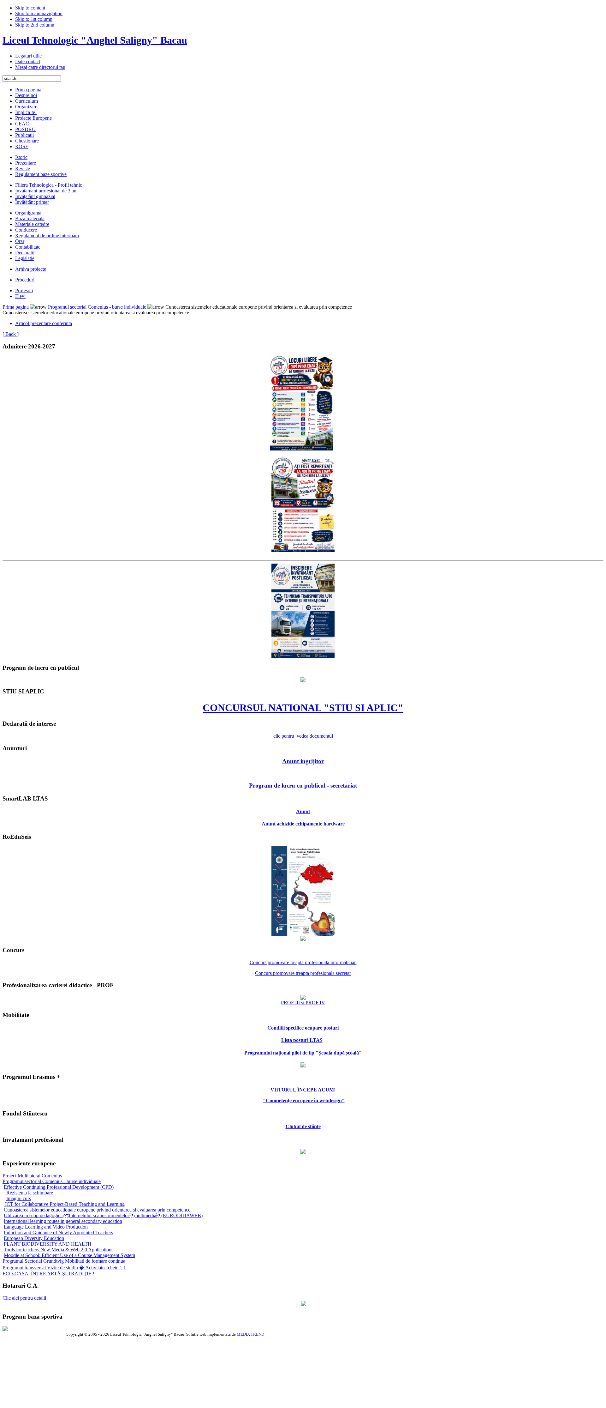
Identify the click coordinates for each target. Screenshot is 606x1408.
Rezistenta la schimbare (29, 1192)
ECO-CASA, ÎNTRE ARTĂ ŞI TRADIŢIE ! (48, 1273)
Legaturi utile (28, 55)
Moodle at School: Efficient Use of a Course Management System (69, 1255)
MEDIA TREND (250, 1334)
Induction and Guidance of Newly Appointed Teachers (58, 1232)
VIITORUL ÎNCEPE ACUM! (303, 1089)
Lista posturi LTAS (302, 1040)
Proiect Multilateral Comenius (32, 1175)
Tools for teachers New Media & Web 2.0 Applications (58, 1249)
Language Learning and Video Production (46, 1227)
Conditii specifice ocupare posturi (303, 1027)
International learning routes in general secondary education (63, 1221)
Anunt (303, 811)
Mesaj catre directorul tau (40, 67)
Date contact (27, 61)
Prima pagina (16, 307)
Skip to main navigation (38, 13)
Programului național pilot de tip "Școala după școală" (303, 1052)
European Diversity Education (34, 1238)
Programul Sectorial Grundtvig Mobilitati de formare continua (64, 1261)
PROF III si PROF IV (303, 1002)
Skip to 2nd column (34, 24)
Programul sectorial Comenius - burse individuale (97, 307)
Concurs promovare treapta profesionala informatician (303, 962)
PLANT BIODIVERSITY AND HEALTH (48, 1244)
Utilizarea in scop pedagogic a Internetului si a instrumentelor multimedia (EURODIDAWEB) (103, 1215)
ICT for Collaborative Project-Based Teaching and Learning (64, 1204)
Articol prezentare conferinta (43, 323)
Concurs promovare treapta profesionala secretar (303, 973)
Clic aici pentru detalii (24, 1298)
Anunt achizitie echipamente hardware (303, 823)
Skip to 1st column (33, 19)
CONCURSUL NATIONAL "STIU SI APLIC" (303, 707)
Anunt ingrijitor (303, 761)
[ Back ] (11, 334)
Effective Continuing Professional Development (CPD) (59, 1187)
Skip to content (30, 7)
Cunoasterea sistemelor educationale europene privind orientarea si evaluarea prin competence (97, 1209)
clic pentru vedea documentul (303, 736)
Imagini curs (18, 1198)
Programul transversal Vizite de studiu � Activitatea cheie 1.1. (65, 1267)
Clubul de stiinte (303, 1126)
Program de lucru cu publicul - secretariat (303, 785)
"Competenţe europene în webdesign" (304, 1100)
